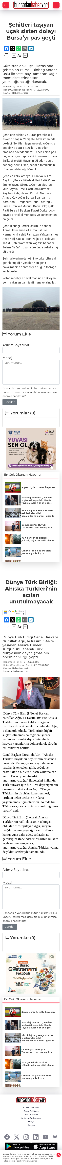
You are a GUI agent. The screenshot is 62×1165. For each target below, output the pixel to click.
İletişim (31, 1125)
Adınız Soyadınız (15, 345)
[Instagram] (26, 1137)
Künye (31, 1121)
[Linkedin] (36, 1137)
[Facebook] (7, 1137)
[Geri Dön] (5, 5)
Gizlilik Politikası (31, 1107)
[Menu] (56, 5)
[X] (17, 1137)
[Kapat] (59, 1154)
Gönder (10, 402)
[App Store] (44, 1146)
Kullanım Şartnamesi (31, 1118)
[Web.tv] (55, 1137)
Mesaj (7, 358)
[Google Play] (18, 1146)
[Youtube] (45, 1137)
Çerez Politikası (31, 1111)
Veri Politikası (31, 1114)
